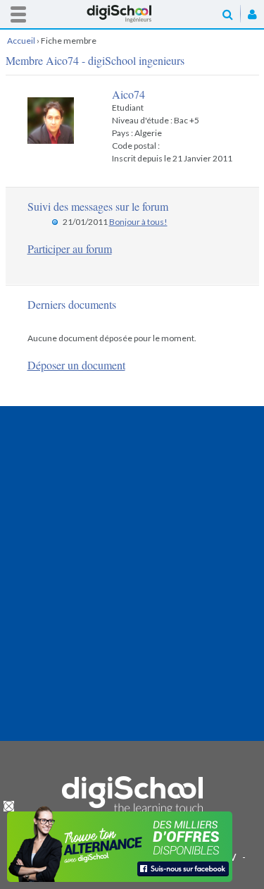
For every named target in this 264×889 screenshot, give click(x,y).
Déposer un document (76, 364)
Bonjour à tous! (138, 221)
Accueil (132, 14)
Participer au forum (69, 248)
